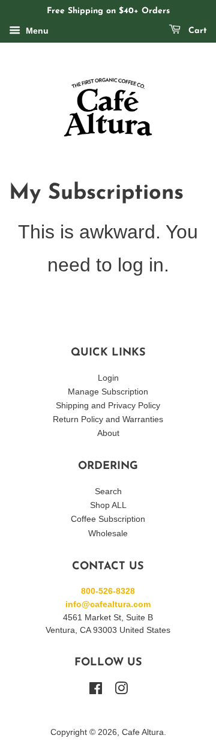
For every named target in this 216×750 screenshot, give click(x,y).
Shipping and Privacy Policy (108, 405)
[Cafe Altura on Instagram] (121, 690)
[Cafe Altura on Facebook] (96, 690)
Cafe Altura (143, 732)
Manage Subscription (108, 391)
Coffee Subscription (108, 519)
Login (108, 378)
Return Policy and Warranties (108, 419)
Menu (36, 30)
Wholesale (108, 533)
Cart (196, 30)
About (108, 433)
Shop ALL (108, 505)
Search (108, 491)
